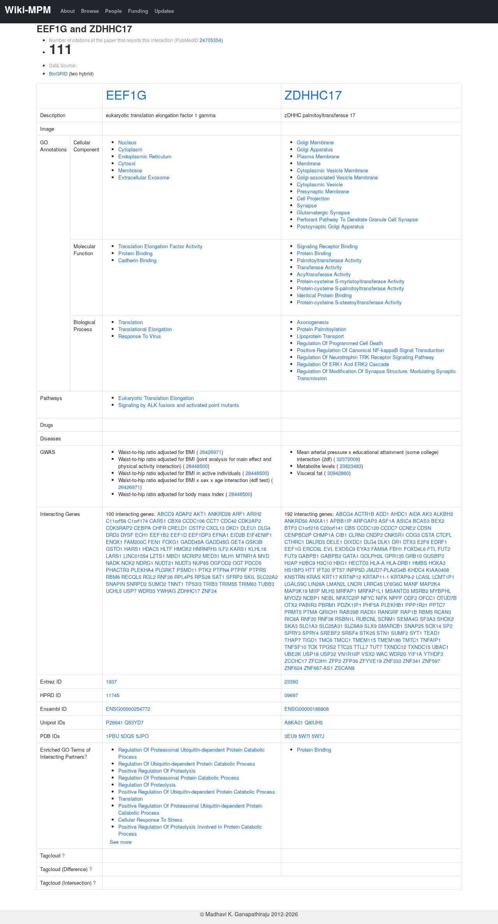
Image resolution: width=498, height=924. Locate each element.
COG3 (413, 534)
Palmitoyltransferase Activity (329, 260)
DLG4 (264, 527)
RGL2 (149, 576)
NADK (113, 562)
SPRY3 (292, 632)
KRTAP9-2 (402, 576)
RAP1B (408, 611)
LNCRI (354, 583)
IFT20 (323, 569)
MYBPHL (440, 590)
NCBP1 (311, 597)
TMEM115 (364, 639)
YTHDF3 (433, 653)
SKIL (249, 576)
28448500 (197, 466)
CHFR (159, 527)
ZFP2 (335, 661)
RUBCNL (366, 618)
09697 (291, 695)
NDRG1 (144, 562)
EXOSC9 (345, 548)
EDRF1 (439, 541)
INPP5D (355, 569)
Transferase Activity (319, 267)
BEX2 (437, 520)
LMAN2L (336, 583)
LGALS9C (295, 583)
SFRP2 (234, 576)
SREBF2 (330, 632)
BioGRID (58, 73)
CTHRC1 (294, 541)
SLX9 (370, 625)
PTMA (310, 611)
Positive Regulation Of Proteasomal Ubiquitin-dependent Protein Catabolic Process (190, 809)
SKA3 (291, 625)
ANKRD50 (295, 520)
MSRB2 (419, 590)
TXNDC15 (419, 646)
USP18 (311, 653)
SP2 (447, 625)
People (113, 10)
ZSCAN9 (344, 668)
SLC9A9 (353, 625)
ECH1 (141, 534)
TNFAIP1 (430, 639)
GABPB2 (331, 555)
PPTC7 (437, 604)
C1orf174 (138, 520)
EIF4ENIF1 (259, 534)
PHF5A (371, 604)
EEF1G (126, 94)
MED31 (211, 555)
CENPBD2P (298, 534)
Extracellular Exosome (143, 177)
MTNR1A (246, 555)
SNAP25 (414, 625)
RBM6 (113, 576)
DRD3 (112, 534)
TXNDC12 (395, 646)
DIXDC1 (353, 541)
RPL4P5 (183, 576)
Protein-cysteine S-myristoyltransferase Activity (351, 281)
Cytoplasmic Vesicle (320, 184)
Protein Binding (135, 253)
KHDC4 (416, 569)
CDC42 (229, 520)
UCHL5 (114, 590)
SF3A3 (427, 618)
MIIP (314, 590)
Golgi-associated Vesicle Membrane (337, 177)
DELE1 (334, 541)
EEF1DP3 (199, 534)
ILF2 (223, 548)
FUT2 (444, 548)
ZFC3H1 (318, 661)
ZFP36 (350, 661)
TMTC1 (410, 639)
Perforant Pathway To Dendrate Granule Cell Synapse (357, 219)
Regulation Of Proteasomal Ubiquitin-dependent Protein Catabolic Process (191, 753)
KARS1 (238, 548)
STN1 (383, 632)
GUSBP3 (433, 555)
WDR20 (397, 653)
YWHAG (166, 590)
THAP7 (292, 639)
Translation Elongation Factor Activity (160, 246)
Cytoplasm (130, 149)
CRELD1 (177, 527)
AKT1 (199, 513)
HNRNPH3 (205, 548)
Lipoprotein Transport (320, 336)
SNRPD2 (136, 583)
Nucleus (127, 142)
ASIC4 (403, 520)
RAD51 (368, 611)
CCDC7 (389, 527)
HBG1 (340, 562)
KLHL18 (257, 548)
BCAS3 (421, 520)
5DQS (127, 736)
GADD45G (217, 541)
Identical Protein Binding (324, 295)
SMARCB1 (390, 625)
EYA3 (363, 548)
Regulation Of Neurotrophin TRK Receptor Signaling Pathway (365, 357)
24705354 (210, 40)
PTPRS (257, 569)
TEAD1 (432, 632)
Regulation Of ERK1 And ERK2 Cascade (343, 364)
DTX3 (409, 541)
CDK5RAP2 (119, 527)
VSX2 (368, 653)
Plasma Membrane (318, 156)
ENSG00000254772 (128, 708)
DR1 (397, 541)
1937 (111, 681)
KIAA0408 (437, 569)
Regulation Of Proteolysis (147, 784)
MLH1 (227, 555)
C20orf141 (331, 527)
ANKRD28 (219, 513)
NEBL (328, 597)
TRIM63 (247, 583)
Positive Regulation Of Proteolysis (157, 770)
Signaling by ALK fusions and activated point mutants (178, 405)
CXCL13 (215, 527)
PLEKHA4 (142, 569)
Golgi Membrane (315, 142)
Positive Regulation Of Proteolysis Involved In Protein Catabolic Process (190, 830)
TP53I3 (193, 583)
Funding (138, 10)
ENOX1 (114, 541)
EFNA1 (220, 534)
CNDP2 (374, 534)
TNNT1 (176, 583)
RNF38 (325, 618)
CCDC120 (368, 527)
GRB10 (413, 555)
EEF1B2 (159, 534)
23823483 (350, 466)
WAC (382, 653)
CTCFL (444, 534)
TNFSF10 (295, 646)
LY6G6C (393, 583)
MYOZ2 (293, 597)
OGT (238, 562)
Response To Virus (139, 336)
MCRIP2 (191, 555)
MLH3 (328, 590)
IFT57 (338, 569)
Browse (90, 10)
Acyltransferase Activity (324, 274)
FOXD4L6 (415, 548)
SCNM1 (386, 618)
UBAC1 (440, 646)
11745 (112, 695)
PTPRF (239, 569)
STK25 (367, 632)
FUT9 (290, 555)
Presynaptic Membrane (323, 191)
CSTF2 (197, 527)
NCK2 (128, 562)
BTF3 (290, 527)
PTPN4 (221, 569)
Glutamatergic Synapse (323, 212)
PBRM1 (327, 604)
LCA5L (423, 576)
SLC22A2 (267, 576)
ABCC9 (165, 513)
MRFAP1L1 (371, 590)
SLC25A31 (331, 625)
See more (121, 841)
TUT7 (376, 646)
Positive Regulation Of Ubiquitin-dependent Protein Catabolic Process (196, 791)
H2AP (291, 562)
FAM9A (379, 548)
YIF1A (415, 653)
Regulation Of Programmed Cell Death (340, 343)
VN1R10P (349, 653)
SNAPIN (115, 583)
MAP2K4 (430, 583)
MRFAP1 (346, 590)
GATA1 (351, 555)
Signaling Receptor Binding (327, 246)
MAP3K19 (295, 590)
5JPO (142, 736)
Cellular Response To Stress (150, 819)
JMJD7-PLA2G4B (386, 569)
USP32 (328, 653)
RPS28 (202, 576)
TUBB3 (266, 583)
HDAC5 (150, 548)
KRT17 (330, 576)
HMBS (419, 562)
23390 (291, 681)
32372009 (347, 459)
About (67, 10)
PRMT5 (293, 611)
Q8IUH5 (314, 722)
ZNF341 (412, 661)
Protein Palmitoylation (321, 329)
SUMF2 (399, 632)
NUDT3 (183, 562)
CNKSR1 (394, 534)
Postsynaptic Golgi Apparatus (330, 226)
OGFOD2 (220, 562)
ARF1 (238, 513)
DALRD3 (315, 541)
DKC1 (232, 527)
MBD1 (174, 555)
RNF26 (165, 576)
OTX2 (290, 604)
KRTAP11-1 (376, 576)
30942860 (338, 473)
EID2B (237, 534)
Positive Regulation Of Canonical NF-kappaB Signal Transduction (370, 350)
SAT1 (218, 576)
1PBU (112, 736)
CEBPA (142, 527)
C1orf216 (308, 527)
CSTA (428, 534)
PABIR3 (308, 604)
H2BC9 (307, 562)
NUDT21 (164, 562)
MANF (411, 583)
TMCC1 (342, 639)
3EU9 (290, 736)
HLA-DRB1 (398, 562)
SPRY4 (310, 632)
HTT (310, 569)
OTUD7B (447, 597)
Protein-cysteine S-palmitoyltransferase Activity (350, 288)
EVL (328, 548)
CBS (350, 527)
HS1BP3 (294, 569)
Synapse (307, 205)
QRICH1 (328, 611)
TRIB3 (210, 583)
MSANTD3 (397, 590)
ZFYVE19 (370, 661)
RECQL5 (131, 576)
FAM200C (135, 541)
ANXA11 (318, 520)
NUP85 (201, 562)
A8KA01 (293, 722)
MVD (263, 555)
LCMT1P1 (443, 576)
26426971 (210, 452)
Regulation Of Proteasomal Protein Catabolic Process (178, 777)
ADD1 (382, 513)
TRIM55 (228, 583)
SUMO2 (157, 583)
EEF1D (178, 534)
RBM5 (426, 611)
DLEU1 (248, 527)
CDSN (424, 527)
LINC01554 (135, 555)
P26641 (114, 722)
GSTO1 (114, 548)
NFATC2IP (347, 597)
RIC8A (291, 618)
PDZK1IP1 (349, 604)
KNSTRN (294, 576)
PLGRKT (165, 569)
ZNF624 (293, 668)
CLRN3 (357, 534)
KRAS (314, 576)
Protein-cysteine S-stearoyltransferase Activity (349, 302)
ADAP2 (183, 513)
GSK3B (254, 541)
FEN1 (154, 541)
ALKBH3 (443, 513)
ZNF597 (431, 661)
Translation (130, 322)
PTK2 (204, 569)
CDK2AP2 (249, 520)
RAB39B (349, 611)
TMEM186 (389, 639)
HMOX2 (182, 548)
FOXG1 (170, 541)
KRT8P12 (350, 576)
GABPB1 (308, 555)
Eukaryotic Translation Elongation (156, 398)
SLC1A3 (308, 625)
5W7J (318, 736)
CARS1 (157, 520)
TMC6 (325, 639)
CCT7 (212, 520)
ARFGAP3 (365, 520)
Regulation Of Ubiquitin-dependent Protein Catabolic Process (186, 763)
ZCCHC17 (295, 661)
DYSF (127, 534)
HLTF (166, 548)
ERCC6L (312, 548)
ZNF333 (392, 661)
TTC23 (344, 646)
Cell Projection (313, 198)
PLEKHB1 (392, 604)
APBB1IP (341, 520)
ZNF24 (209, 590)
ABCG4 (344, 513)
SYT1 (416, 632)
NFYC (367, 597)
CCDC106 (193, 520)
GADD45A (192, 541)
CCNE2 (407, 527)
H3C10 (324, 562)
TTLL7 (361, 646)
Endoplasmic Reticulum (145, 156)
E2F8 (423, 541)
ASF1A (387, 520)
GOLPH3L (371, 555)
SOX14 (433, 625)
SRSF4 (350, 632)
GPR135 (394, 555)
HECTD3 (358, 562)
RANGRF (388, 611)
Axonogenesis (313, 322)
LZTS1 (157, 555)
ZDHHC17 (313, 94)
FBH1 (395, 548)
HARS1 (132, 548)
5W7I (304, 736)
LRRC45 (373, 583)
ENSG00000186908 (306, 708)
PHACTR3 (117, 569)
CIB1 (341, 534)
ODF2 (410, 597)
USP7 (130, 590)
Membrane (130, 170)
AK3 (427, 513)
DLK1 (384, 541)
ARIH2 (254, 513)
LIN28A (316, 583)
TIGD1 (309, 639)
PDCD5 (253, 562)
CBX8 (174, 520)
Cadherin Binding (137, 260)
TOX (312, 646)
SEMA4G (407, 618)
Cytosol (126, 163)
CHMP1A (323, 534)
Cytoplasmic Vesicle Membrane (332, 170)
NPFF (395, 597)
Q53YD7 (134, 722)
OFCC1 (427, 597)
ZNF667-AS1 (318, 668)
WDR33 (146, 590)
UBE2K (292, 653)
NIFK (382, 597)
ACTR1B (364, 513)
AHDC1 (399, 513)
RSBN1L (344, 618)
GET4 (237, 541)
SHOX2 (445, 618)
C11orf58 (116, 520)
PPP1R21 (416, 604)
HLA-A (377, 562)
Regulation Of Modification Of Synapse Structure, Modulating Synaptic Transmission (376, 374)
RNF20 (308, 618)
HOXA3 (437, 562)
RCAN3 (442, 611)
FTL (431, 548)
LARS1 (114, 555)
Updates (164, 10)
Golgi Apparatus (315, 149)
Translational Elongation (145, 329)
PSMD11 (187, 569)
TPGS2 (327, 646)
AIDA (415, 513)
